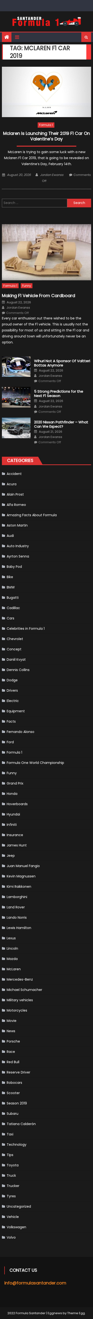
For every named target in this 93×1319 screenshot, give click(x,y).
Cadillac (13, 608)
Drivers (12, 690)
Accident (14, 473)
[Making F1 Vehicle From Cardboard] (46, 252)
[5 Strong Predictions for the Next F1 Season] (16, 397)
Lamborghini (17, 896)
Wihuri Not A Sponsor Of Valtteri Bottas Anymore (62, 363)
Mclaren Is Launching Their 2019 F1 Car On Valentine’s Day (46, 136)
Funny (26, 286)
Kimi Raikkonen (19, 886)
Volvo (11, 1237)
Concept (14, 649)
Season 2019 (17, 1103)
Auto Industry (18, 546)
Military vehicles (20, 1000)
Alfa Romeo (16, 504)
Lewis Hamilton (19, 927)
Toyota (13, 1165)
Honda (12, 793)
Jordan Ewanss (51, 175)
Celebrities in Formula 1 (26, 628)
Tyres (11, 1196)
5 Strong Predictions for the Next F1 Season (58, 393)
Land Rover (16, 907)
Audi (10, 535)
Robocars (14, 1082)
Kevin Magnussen (21, 876)
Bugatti (13, 597)
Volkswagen (16, 1227)
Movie (11, 1020)
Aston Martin (17, 525)
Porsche (13, 1041)
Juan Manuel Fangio (23, 865)
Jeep (11, 855)
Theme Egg (76, 1313)
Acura (11, 484)
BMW (11, 587)
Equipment (16, 711)
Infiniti (12, 824)
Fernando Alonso (20, 731)
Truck (11, 1175)
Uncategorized (19, 1206)
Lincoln (12, 948)
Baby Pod (14, 566)
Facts (11, 721)
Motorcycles (17, 1010)
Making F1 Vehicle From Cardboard (38, 295)
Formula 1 (46, 125)
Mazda (12, 958)
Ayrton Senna (18, 556)
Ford (10, 742)
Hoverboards (17, 804)
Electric (13, 700)
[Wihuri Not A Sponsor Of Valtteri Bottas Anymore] (16, 366)
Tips (10, 1154)
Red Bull (13, 1062)
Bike (10, 577)
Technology (16, 1144)
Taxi (10, 1134)
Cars (10, 618)
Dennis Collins (18, 669)
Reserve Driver (18, 1072)
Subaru (12, 1113)
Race (11, 1051)
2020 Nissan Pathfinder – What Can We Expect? (61, 424)
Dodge (12, 680)
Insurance (15, 835)
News (11, 1031)
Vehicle (13, 1216)
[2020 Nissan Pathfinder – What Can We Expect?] (16, 428)
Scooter (13, 1093)
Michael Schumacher (24, 989)
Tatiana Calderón (21, 1123)
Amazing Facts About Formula (32, 515)
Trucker (13, 1185)
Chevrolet (15, 638)
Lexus (11, 938)
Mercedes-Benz (20, 979)
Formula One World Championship (35, 762)
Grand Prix (15, 783)
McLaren (14, 969)
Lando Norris (17, 917)
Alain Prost (15, 494)
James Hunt (17, 845)
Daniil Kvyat (16, 659)
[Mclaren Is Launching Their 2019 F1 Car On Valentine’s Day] (46, 92)
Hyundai (13, 814)
